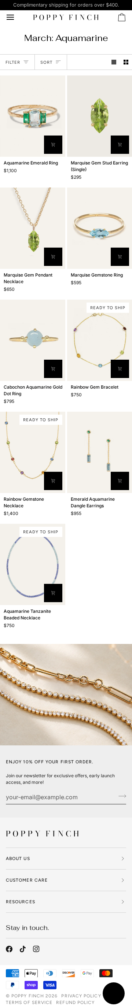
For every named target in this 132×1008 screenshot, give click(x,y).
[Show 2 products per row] (126, 62)
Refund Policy (75, 1002)
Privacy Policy (81, 995)
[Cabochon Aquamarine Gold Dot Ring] (32, 340)
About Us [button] (18, 858)
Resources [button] (20, 901)
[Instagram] (36, 949)
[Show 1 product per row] (114, 62)
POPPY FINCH (27, 995)
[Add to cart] (120, 369)
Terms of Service (29, 1002)
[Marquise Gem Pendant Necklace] (32, 228)
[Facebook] (9, 949)
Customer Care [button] (27, 880)
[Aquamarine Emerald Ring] (32, 116)
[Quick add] (120, 145)
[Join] (120, 796)
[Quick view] (53, 145)
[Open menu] (17, 17)
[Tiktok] (23, 949)
